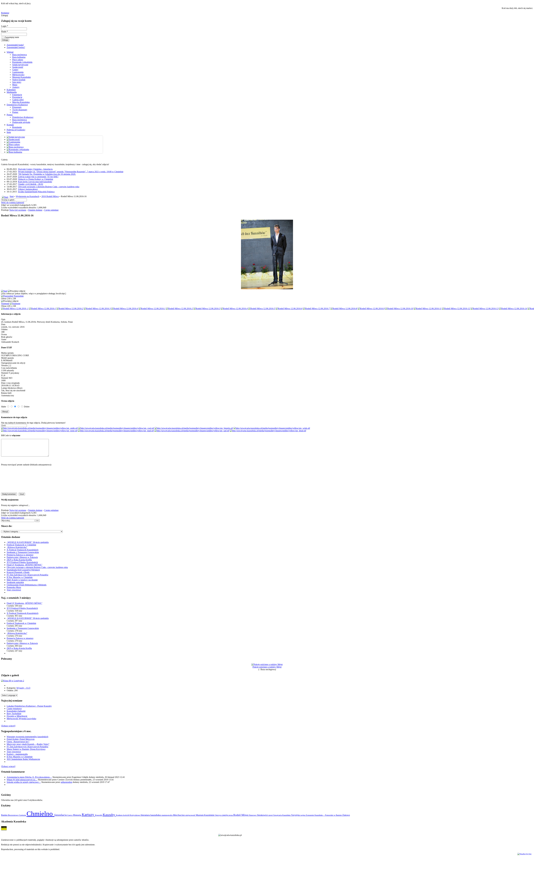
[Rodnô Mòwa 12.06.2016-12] (456, 308)
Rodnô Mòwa (241, 814)
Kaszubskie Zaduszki (16, 711)
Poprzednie (19, 296)
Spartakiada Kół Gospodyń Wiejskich (23, 570)
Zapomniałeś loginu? (16, 47)
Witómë (10, 52)
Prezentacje (17, 97)
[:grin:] (194, 428)
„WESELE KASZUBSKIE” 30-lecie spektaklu (28, 542)
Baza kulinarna (18, 57)
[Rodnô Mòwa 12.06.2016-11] (428, 308)
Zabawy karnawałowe (28, 189)
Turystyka (295, 815)
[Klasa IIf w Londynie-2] (12, 681)
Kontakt (10, 125)
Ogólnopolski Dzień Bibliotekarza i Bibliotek (26, 585)
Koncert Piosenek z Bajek (18, 572)
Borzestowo (13, 815)
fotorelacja (60, 814)
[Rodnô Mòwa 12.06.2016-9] (371, 308)
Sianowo (253, 815)
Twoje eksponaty (19, 110)
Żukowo (346, 815)
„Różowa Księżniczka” (17, 547)
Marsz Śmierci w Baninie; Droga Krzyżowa (26, 749)
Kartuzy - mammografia (17, 754)
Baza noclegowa (19, 54)
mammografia (167, 815)
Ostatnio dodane (35, 210)
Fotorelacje (17, 94)
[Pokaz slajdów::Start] (4, 291)
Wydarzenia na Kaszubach (27, 196)
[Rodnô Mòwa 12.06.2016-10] (399, 308)
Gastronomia (18, 72)
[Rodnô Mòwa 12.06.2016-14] (513, 308)
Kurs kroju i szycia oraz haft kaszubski (35, 181)
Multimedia (12, 92)
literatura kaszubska (151, 815)
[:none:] (39, 430)
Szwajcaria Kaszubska (282, 815)
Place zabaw (17, 59)
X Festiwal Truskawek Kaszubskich (22, 550)
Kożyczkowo (135, 815)
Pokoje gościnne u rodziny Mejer (267, 667)
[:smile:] (39, 428)
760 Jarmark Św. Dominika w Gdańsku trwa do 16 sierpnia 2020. (47, 174)
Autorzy (15, 87)
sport (270, 815)
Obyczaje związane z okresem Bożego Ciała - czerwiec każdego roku (48, 186)
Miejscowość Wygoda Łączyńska (21, 718)
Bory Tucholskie (14, 713)
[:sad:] (191, 430)
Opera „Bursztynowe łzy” (18, 741)
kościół (126, 815)
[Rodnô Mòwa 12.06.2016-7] (316, 308)
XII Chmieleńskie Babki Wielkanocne (23, 759)
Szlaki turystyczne (20, 64)
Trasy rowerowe (14, 590)
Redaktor (5, 13)
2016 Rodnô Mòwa (50, 196)
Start (12, 196)
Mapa (14, 84)
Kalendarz (11, 89)
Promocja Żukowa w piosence (20, 555)
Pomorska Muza (14, 587)
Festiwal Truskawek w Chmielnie (21, 545)
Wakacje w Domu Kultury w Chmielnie (35, 179)
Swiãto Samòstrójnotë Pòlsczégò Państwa (36, 191)
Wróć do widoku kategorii (12, 202)
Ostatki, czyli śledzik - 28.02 (30, 184)
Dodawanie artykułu (21, 122)
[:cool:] (116, 428)
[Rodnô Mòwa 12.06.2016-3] (97, 308)
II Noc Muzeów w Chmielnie (20, 577)
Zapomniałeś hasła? (15, 45)
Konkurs (119, 815)
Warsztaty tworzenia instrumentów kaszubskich (27, 736)
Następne (5, 303)
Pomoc (15, 112)
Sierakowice (262, 815)
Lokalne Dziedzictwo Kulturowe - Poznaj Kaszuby (29, 706)
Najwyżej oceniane (17, 210)
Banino (4, 815)
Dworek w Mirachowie (17, 716)
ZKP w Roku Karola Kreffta (19, 560)
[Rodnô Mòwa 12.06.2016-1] (42, 308)
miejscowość (190, 815)
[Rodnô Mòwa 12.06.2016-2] (69, 308)
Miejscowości (18, 74)
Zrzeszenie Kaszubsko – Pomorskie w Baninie (324, 815)
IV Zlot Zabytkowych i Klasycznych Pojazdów (27, 575)
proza (230, 815)
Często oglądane (51, 210)
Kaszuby (109, 815)
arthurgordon (66, 782)
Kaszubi (99, 815)
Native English (18, 79)
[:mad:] (116, 430)
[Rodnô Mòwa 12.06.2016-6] (289, 308)
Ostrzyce (218, 815)
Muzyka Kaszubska (21, 102)
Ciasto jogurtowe (14, 708)
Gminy (15, 69)
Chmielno (40, 813)
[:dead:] (268, 430)
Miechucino (179, 815)
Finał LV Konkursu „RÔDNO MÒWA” (24, 565)
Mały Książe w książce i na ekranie (22, 580)
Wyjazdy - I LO (23, 688)
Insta (9, 132)
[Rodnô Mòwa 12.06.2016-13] (485, 308)
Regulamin (17, 127)
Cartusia (23, 815)
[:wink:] (271, 428)
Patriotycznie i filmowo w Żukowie (22, 557)
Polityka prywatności (16, 130)
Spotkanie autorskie (15, 582)
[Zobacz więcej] (8, 726)
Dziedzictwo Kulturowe (17, 105)
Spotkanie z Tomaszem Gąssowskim (23, 552)
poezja (225, 815)
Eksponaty (17, 107)
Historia (77, 815)
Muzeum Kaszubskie (21, 77)
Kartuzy (88, 815)
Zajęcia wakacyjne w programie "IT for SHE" (38, 176)
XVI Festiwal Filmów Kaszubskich (22, 562)
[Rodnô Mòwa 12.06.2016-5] (261, 308)
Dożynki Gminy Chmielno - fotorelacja (35, 169)
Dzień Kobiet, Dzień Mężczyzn (20, 739)
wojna (303, 815)
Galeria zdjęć (18, 100)
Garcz (70, 815)
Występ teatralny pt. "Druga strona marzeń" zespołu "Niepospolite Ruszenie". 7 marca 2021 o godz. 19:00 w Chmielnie (70, 171)
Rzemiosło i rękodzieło (22, 62)
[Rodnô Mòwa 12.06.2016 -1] (15, 308)
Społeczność (17, 67)
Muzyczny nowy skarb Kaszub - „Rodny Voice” (28, 744)
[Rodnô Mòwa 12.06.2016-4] (124, 308)
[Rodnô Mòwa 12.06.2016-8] (343, 308)
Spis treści (16, 82)
